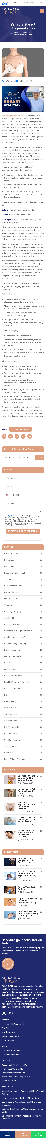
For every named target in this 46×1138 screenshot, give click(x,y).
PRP (6, 695)
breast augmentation (20, 429)
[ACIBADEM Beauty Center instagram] (10, 1013)
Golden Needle (10, 708)
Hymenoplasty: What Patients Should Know (21, 1098)
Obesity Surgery (11, 592)
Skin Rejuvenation (12, 720)
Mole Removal (10, 733)
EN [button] (5, 4)
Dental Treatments (12, 656)
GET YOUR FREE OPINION (22, 531)
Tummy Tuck (10, 579)
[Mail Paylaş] (29, 436)
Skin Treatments (11, 727)
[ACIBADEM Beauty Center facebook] (4, 1013)
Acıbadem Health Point (12, 1054)
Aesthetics (9, 618)
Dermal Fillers (10, 669)
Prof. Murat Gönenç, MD (12, 1069)
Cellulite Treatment (12, 740)
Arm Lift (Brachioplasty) (14, 637)
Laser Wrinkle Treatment (15, 759)
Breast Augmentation (13, 553)
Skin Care (8, 753)
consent (12, 515)
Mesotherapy (10, 701)
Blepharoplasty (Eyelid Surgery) (18, 630)
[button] (42, 11)
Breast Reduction (12, 650)
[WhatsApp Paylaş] (23, 436)
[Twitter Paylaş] (10, 436)
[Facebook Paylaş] (4, 436)
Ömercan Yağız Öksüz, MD (13, 1073)
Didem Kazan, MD (9, 1080)
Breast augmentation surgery (14, 115)
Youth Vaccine (10, 714)
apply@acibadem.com (34, 2)
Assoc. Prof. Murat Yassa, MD (14, 1065)
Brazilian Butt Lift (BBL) (14, 573)
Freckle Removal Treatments (17, 682)
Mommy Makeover (12, 624)
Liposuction (9, 566)
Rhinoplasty (9, 560)
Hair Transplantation (13, 586)
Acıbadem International (12, 1050)
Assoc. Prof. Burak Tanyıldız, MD (16, 1077)
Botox (7, 663)
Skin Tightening (11, 746)
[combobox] (9, 495)
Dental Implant (10, 598)
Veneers (8, 605)
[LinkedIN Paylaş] (17, 436)
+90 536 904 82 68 (13, 2)
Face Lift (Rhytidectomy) (15, 643)
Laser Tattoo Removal (14, 675)
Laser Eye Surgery (12, 611)
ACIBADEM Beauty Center (23, 32)
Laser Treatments (12, 688)
